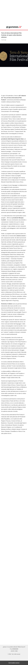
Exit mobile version (14, 663)
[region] (14, 12)
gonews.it (14, 27)
